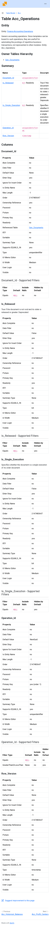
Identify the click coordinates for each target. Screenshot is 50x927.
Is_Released (8, 83)
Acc (19, 13)
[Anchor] (11, 25)
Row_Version (8, 136)
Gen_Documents (12, 60)
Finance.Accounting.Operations (20, 31)
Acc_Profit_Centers (40, 914)
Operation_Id (8, 128)
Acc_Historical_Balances (12, 914)
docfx (12, 923)
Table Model (10, 13)
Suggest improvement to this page (19, 900)
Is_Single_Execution (11, 105)
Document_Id (8, 78)
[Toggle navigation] (45, 4)
